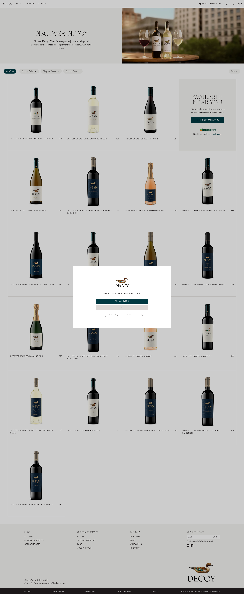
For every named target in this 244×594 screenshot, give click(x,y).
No (122, 308)
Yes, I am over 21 (122, 301)
